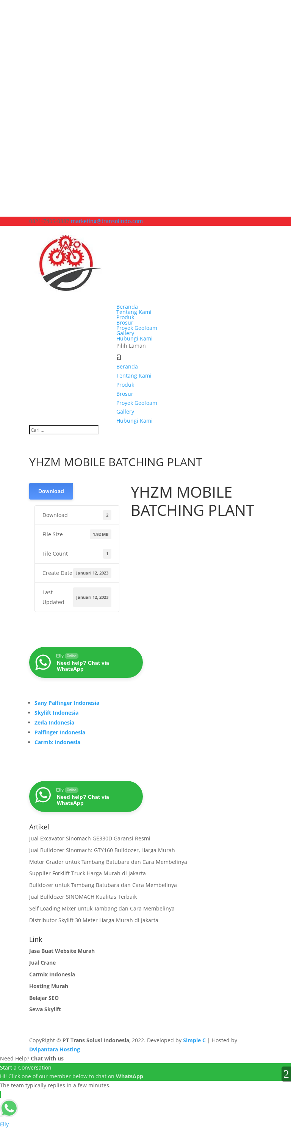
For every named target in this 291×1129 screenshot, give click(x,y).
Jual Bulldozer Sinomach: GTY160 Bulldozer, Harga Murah (102, 850)
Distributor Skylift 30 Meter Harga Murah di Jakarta (93, 920)
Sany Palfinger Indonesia (66, 702)
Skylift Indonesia (56, 712)
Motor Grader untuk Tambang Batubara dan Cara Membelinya (108, 861)
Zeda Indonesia (54, 722)
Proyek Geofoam (136, 327)
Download (51, 491)
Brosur (124, 322)
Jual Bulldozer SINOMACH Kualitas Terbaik (83, 896)
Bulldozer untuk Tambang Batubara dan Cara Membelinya (103, 885)
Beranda (127, 306)
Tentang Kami (134, 311)
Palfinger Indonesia (59, 732)
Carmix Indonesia (57, 742)
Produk (125, 317)
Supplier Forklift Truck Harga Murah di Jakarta (87, 873)
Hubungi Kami (134, 338)
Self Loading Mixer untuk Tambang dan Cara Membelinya (102, 908)
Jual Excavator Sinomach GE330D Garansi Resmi (89, 838)
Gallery (125, 333)
